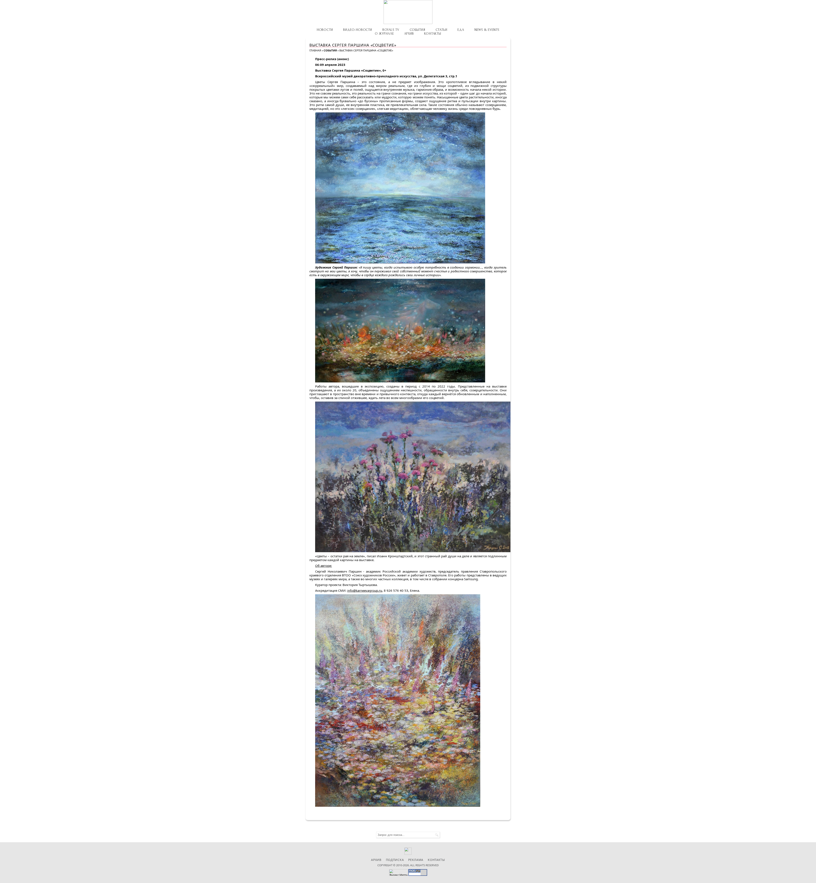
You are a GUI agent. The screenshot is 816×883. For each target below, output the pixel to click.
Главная (315, 50)
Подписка (395, 860)
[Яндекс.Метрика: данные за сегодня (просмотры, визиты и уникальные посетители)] (398, 872)
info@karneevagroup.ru (364, 590)
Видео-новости (357, 30)
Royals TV (390, 30)
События (417, 30)
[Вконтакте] (408, 854)
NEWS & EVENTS (487, 30)
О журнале (384, 33)
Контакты (432, 33)
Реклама (415, 860)
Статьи (441, 30)
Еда (461, 30)
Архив (409, 33)
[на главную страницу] (408, 12)
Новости (325, 30)
